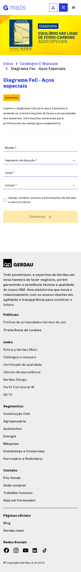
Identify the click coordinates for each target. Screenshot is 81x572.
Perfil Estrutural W (18, 387)
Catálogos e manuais (19, 357)
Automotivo (12, 429)
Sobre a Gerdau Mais (20, 350)
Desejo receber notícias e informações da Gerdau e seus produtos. (42, 200)
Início (8, 63)
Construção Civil (16, 414)
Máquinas (11, 444)
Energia (9, 436)
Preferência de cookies (23, 330)
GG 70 (7, 395)
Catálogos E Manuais (39, 63)
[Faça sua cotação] (63, 7)
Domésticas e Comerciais (24, 451)
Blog (6, 523)
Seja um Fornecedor (19, 500)
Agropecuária (14, 421)
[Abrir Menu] (73, 7)
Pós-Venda (12, 478)
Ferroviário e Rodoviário (23, 459)
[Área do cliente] (53, 7)
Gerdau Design (15, 380)
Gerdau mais (13, 530)
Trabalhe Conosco (18, 493)
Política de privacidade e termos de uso (34, 322)
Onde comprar (14, 485)
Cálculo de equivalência (21, 372)
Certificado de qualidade (22, 365)
